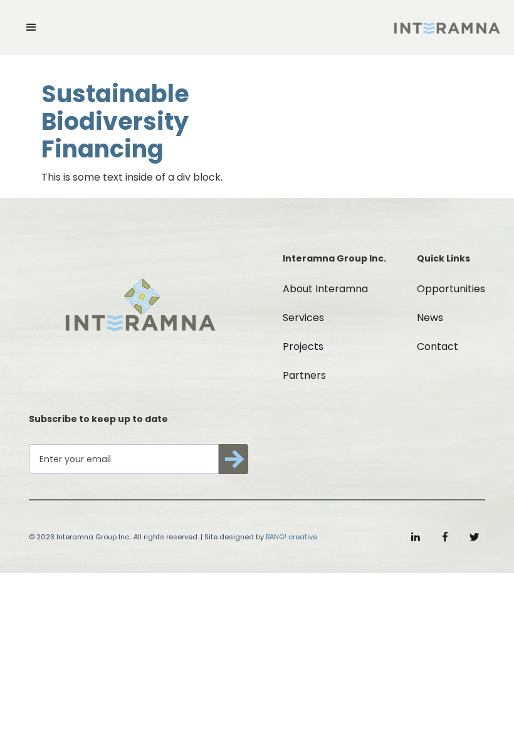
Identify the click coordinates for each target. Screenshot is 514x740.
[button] (31, 27)
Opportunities (451, 289)
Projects (303, 346)
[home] (446, 27)
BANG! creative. (292, 537)
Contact (437, 346)
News (430, 317)
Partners (304, 375)
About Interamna (325, 289)
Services (303, 317)
